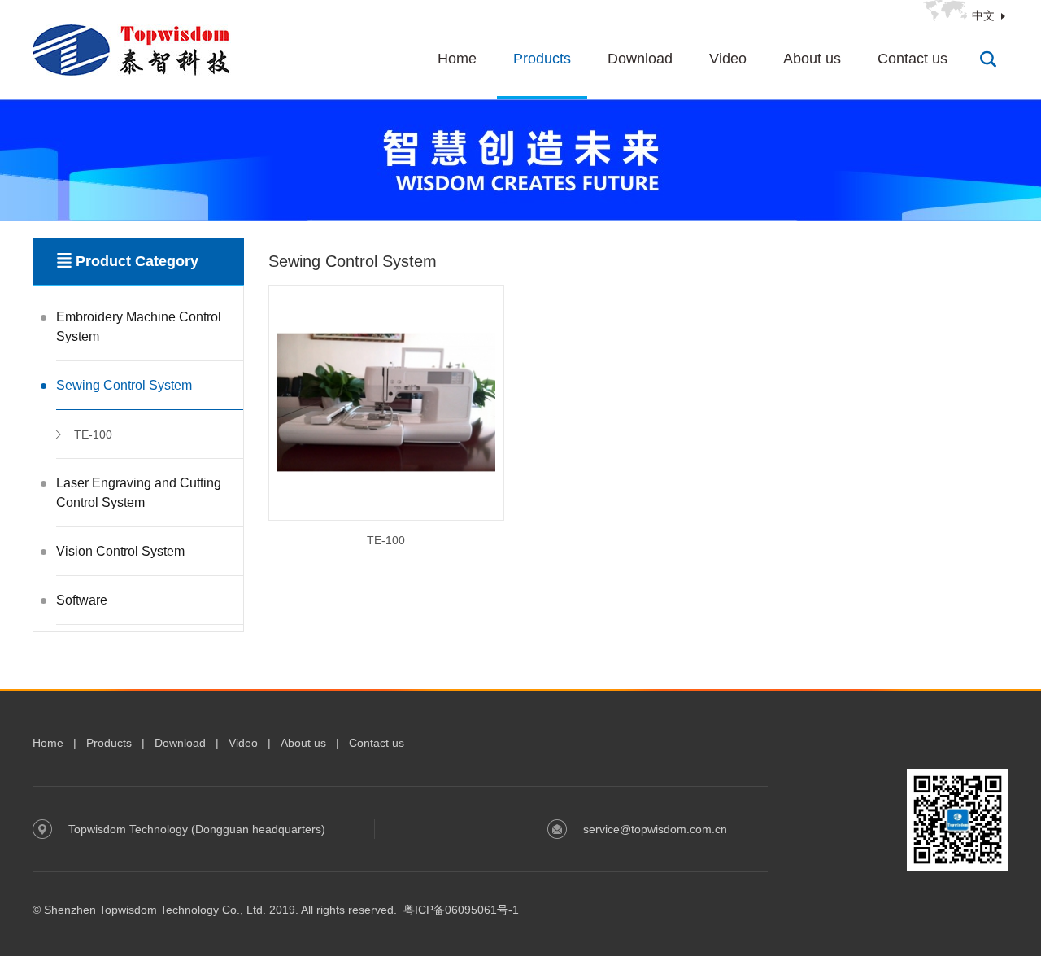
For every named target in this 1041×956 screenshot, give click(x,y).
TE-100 (93, 434)
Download (640, 58)
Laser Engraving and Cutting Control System (138, 492)
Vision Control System (120, 551)
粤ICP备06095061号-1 (461, 909)
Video (728, 58)
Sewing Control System (124, 385)
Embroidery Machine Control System (138, 326)
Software (81, 600)
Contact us (912, 58)
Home (457, 58)
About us (812, 58)
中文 (983, 15)
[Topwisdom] (132, 49)
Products (542, 58)
